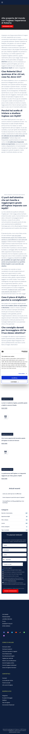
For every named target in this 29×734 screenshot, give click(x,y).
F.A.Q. (4, 621)
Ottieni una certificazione (9, 660)
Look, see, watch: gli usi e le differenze (12, 493)
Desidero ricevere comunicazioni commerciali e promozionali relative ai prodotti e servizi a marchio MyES (14, 583)
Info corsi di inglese (7, 685)
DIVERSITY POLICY (7, 623)
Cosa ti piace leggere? (7, 568)
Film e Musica (14, 520)
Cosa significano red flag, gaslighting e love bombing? (13, 501)
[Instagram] (8, 632)
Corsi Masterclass (7, 653)
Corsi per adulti (6, 646)
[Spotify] (24, 632)
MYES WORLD (6, 626)
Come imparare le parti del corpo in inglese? (14, 497)
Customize (14, 381)
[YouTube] (16, 632)
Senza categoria (14, 526)
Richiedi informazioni (10, 591)
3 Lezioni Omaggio (7, 698)
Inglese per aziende (7, 658)
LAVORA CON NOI (7, 619)
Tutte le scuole (6, 682)
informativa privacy (12, 580)
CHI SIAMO (5, 614)
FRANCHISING (6, 616)
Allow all (14, 378)
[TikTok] (20, 632)
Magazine (5, 695)
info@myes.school (12, 731)
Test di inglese (6, 702)
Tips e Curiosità (14, 530)
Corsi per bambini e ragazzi (9, 651)
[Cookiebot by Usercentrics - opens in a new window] (21, 351)
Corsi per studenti (7, 649)
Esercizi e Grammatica (14, 513)
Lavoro (14, 523)
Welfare (4, 700)
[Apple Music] (4, 635)
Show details (22, 373)
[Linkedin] (12, 632)
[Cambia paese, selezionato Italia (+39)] (4, 559)
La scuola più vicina (7, 680)
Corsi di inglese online (8, 663)
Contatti (4, 678)
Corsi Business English (8, 656)
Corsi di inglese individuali (9, 665)
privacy (18, 731)
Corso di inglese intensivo (9, 667)
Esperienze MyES (7, 26)
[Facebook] (4, 632)
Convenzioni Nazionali (8, 705)
